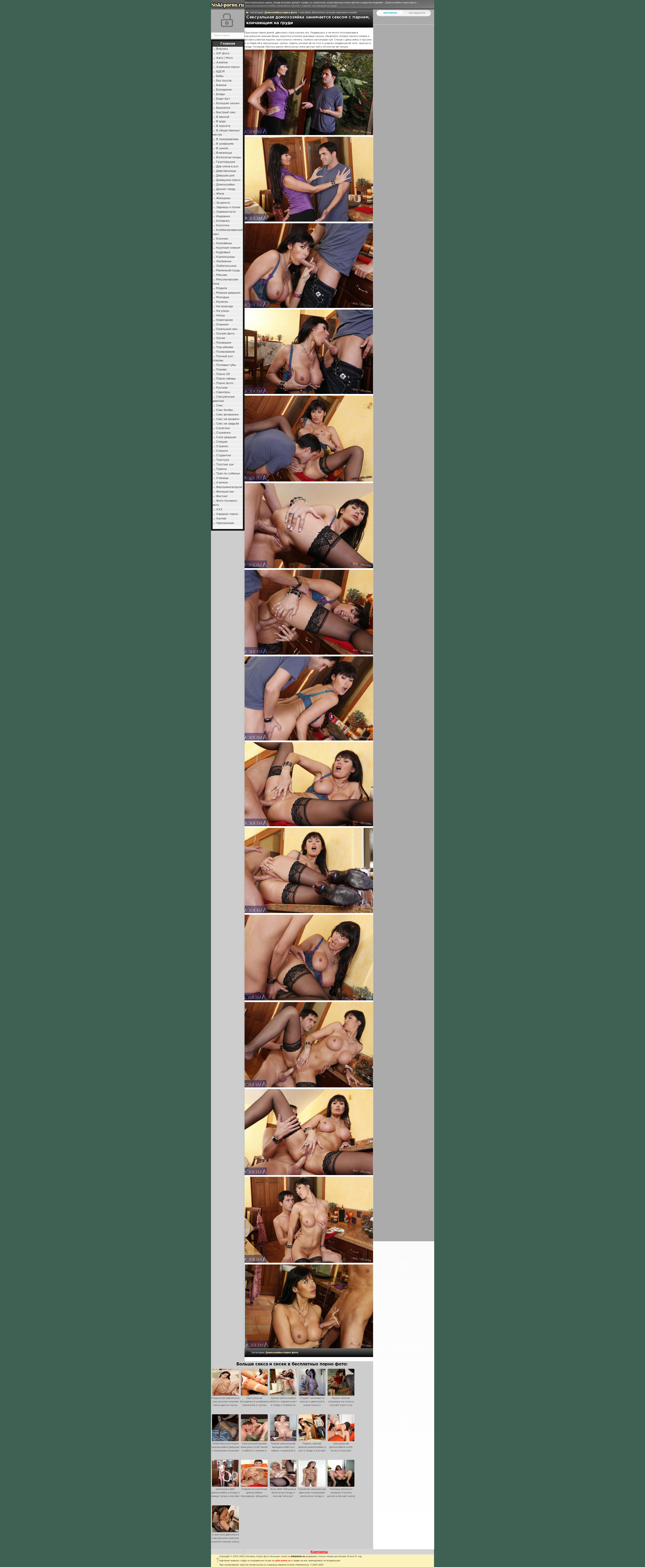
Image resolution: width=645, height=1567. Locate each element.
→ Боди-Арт (221, 99)
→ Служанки (221, 433)
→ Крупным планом (226, 248)
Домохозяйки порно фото (281, 13)
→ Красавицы (222, 243)
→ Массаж (220, 275)
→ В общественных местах (226, 132)
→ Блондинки (222, 90)
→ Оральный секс (225, 329)
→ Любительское (224, 266)
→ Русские (220, 388)
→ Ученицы (221, 478)
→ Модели (220, 288)
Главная (227, 43)
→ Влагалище (222, 153)
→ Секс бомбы (223, 410)
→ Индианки (221, 216)
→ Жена (218, 194)
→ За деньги (221, 203)
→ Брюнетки (221, 108)
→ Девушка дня (223, 175)
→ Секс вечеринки (226, 414)
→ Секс (218, 405)
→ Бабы (218, 76)
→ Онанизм (221, 324)
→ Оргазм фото (223, 333)
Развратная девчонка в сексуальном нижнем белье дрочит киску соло (225, 1403)
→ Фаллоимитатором (227, 487)
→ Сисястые (221, 428)
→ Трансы (220, 469)
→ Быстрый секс (224, 112)
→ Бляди (219, 94)
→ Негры (219, 315)
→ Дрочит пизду (224, 189)
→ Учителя (220, 482)
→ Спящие (220, 442)
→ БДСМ (219, 71)
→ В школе (220, 148)
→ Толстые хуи (223, 464)
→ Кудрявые (221, 252)
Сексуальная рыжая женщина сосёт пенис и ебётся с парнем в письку (254, 1449)
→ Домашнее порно (226, 180)
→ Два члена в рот (226, 166)
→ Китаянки (221, 221)
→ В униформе (223, 144)
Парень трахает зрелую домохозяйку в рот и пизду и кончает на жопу (312, 1449)
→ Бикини (219, 85)
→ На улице (221, 311)
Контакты (319, 1551)
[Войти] (227, 20)
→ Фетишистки (223, 492)
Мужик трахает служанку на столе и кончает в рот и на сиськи (341, 1403)
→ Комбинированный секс (228, 232)
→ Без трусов (222, 80)
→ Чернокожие (223, 523)
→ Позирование (224, 352)
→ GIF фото (221, 53)
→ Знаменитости (224, 212)
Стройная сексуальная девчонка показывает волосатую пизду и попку (312, 1494)
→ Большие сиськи (226, 103)
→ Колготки (221, 225)
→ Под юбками (223, 347)
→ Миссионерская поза (225, 281)
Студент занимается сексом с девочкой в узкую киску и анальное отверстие (312, 1403)
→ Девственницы (224, 171)
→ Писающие (222, 343)
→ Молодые (221, 297)
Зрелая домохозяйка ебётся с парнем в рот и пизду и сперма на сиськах (283, 1403)
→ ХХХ (217, 509)
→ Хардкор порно (225, 514)
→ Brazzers (220, 49)
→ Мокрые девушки (226, 293)
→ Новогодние (223, 320)
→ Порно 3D (221, 374)
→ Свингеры (221, 392)
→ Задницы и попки (226, 207)
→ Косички (220, 239)
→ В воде (219, 121)
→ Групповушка (224, 162)
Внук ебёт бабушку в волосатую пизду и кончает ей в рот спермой (283, 1494)
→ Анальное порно (226, 67)
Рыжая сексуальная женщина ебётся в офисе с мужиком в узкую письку (283, 1449)
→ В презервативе (225, 139)
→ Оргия (219, 338)
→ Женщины (221, 198)
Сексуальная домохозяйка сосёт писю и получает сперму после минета (341, 1449)
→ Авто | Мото (223, 58)
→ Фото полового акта (225, 503)
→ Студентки (222, 455)
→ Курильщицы (224, 257)
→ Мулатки (220, 302)
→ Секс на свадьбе (226, 423)
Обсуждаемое (417, 13)
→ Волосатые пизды (227, 157)
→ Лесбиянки (222, 261)
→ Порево (220, 369)
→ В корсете (221, 126)
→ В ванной (221, 117)
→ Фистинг (220, 496)
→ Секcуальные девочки (223, 399)
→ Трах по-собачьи (226, 473)
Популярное (390, 13)
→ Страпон (220, 446)
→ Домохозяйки (224, 184)
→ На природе (223, 306)
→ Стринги (220, 451)
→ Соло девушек (224, 437)
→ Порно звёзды (224, 378)
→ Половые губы (224, 365)
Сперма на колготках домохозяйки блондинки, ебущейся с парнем (254, 1494)
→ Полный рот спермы (223, 358)
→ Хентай (219, 518)
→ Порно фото (223, 383)
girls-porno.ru (282, 1561)
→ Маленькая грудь (226, 270)
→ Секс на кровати (226, 419)
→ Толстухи (221, 460)
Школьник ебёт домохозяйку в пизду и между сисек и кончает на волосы (225, 1494)
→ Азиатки (220, 62)
